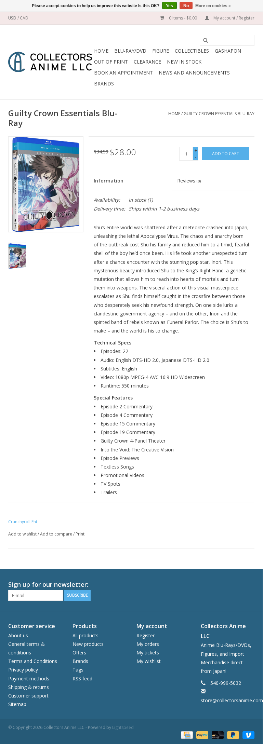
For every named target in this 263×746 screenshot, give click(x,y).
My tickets (147, 652)
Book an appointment (123, 72)
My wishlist (148, 661)
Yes (169, 5)
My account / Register (233, 18)
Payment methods (28, 678)
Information (108, 180)
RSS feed (82, 678)
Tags (78, 669)
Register (145, 635)
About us (18, 635)
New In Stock (184, 61)
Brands (104, 83)
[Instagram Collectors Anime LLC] (249, 584)
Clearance (147, 61)
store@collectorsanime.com (232, 700)
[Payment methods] (186, 734)
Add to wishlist (22, 534)
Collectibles (192, 51)
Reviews (189, 180)
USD (12, 18)
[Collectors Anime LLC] (50, 62)
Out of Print (111, 61)
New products (88, 644)
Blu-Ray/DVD (130, 51)
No (186, 5)
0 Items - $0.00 (183, 18)
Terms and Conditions (32, 661)
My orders (147, 644)
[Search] (203, 40)
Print (80, 534)
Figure (160, 51)
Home (101, 51)
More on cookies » (213, 5)
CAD (24, 18)
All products (85, 635)
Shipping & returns (28, 687)
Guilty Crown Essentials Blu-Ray (219, 114)
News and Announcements (194, 72)
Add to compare (56, 534)
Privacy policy (23, 669)
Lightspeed (123, 727)
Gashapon (228, 51)
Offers (79, 652)
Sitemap (17, 704)
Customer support (28, 695)
